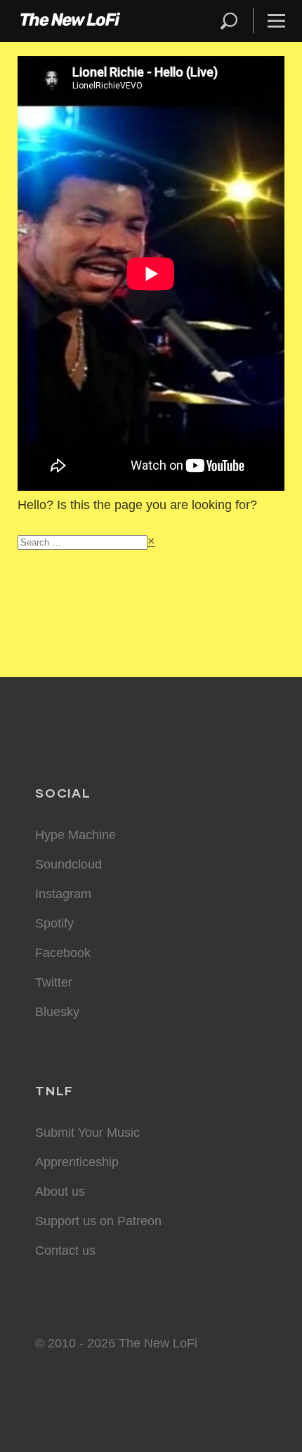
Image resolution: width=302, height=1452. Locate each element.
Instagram (63, 894)
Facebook (63, 953)
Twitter (53, 982)
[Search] (235, 20)
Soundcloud (68, 864)
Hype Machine (75, 835)
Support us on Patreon (98, 1221)
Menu (276, 20)
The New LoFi (70, 21)
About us (60, 1191)
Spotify (54, 923)
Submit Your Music (87, 1133)
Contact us (65, 1250)
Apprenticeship (77, 1162)
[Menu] (270, 20)
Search (230, 20)
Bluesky (57, 1012)
